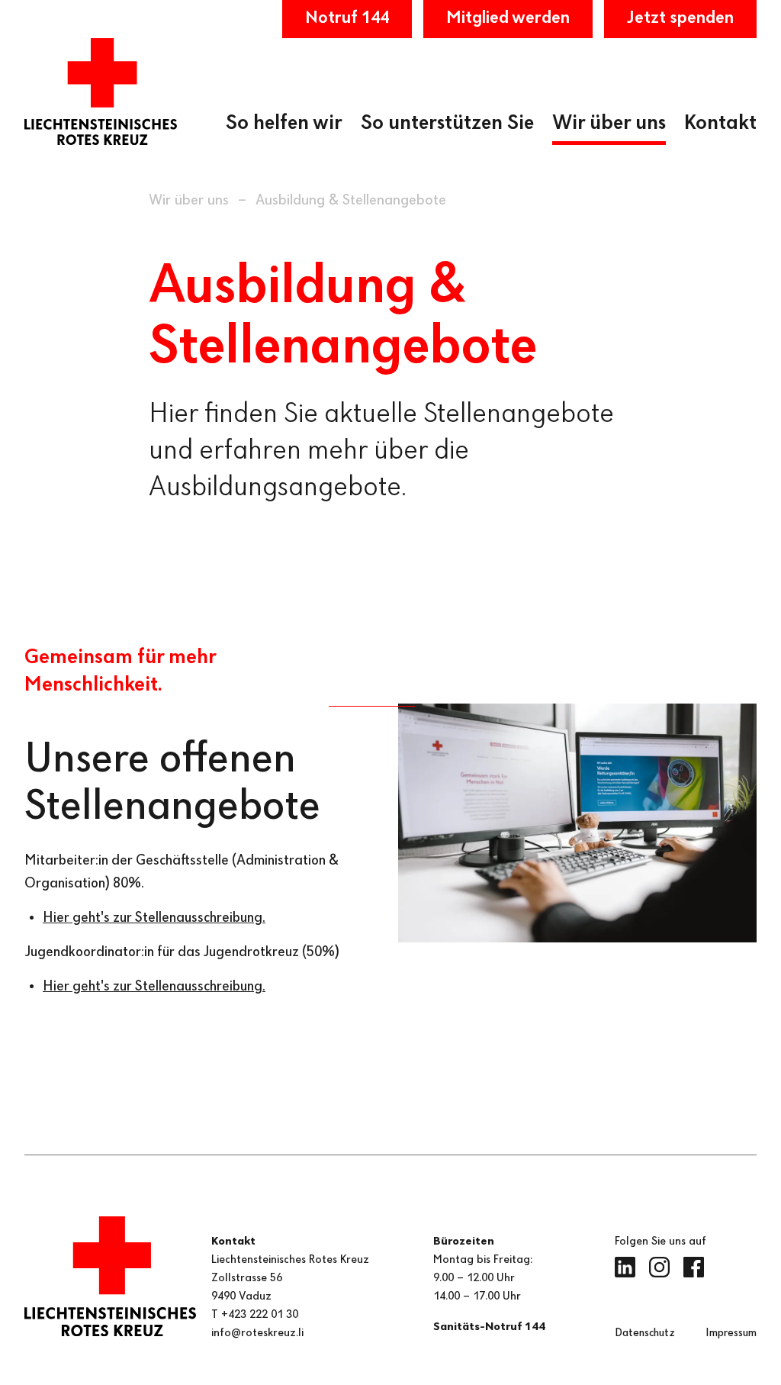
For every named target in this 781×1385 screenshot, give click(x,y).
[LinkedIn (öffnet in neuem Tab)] (625, 1267)
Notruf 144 (347, 18)
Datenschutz (645, 1333)
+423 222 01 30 (259, 1315)
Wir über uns (609, 123)
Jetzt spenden (680, 18)
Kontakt (720, 123)
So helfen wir (284, 123)
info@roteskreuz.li (257, 1333)
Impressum (731, 1333)
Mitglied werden (508, 18)
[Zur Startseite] (100, 91)
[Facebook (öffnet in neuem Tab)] (693, 1267)
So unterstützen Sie (447, 123)
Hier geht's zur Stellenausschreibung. (154, 918)
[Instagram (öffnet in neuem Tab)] (659, 1267)
